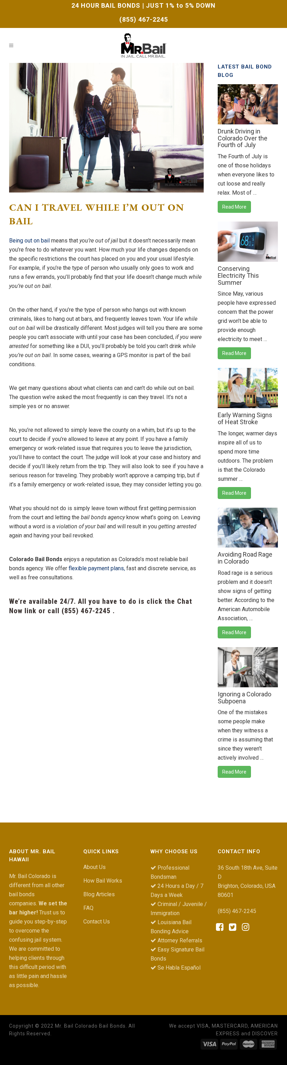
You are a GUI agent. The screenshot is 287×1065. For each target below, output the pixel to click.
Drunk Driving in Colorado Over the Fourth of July (242, 138)
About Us (94, 867)
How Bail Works (102, 880)
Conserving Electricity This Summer (238, 275)
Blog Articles (99, 894)
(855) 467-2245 (143, 19)
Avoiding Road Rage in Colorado (245, 558)
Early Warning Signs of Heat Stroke (245, 418)
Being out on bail (29, 240)
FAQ (88, 908)
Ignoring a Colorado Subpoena (244, 697)
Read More (234, 207)
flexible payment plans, (97, 568)
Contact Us (96, 921)
